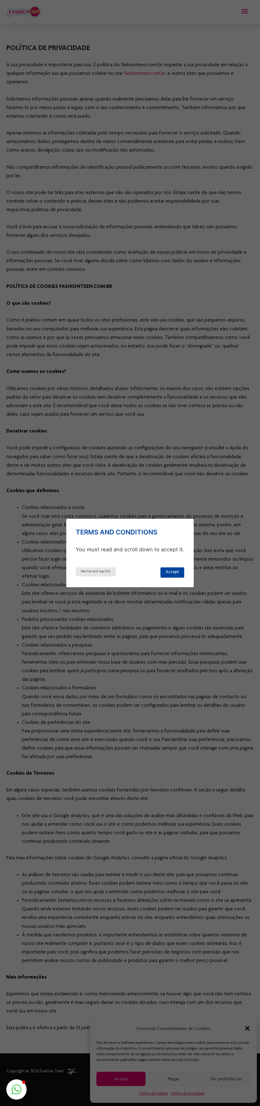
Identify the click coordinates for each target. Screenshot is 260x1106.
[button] (16, 1089)
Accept (172, 572)
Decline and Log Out (95, 571)
